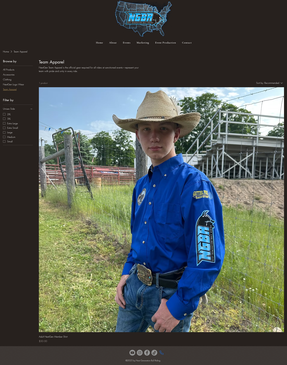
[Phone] (161, 353)
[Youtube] (132, 353)
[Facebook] (147, 353)
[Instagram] (140, 353)
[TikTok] (154, 353)
